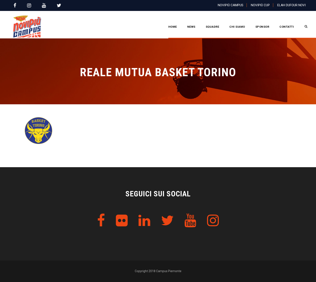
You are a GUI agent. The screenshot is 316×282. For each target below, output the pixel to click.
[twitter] (59, 5)
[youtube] (44, 5)
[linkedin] (144, 221)
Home (172, 26)
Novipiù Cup (260, 5)
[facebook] (15, 5)
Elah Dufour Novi (291, 5)
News (191, 26)
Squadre (212, 26)
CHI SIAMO (237, 26)
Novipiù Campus (230, 5)
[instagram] (29, 5)
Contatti (286, 26)
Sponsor (262, 26)
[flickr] (122, 221)
